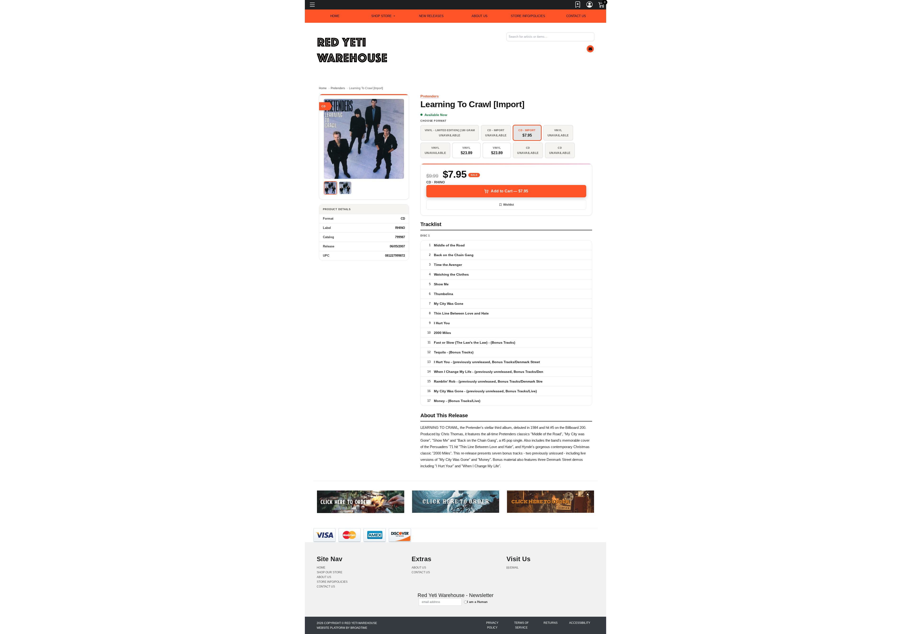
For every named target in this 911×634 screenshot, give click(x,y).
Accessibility (579, 623)
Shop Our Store (329, 572)
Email (514, 567)
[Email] (590, 49)
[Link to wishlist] (578, 5)
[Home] (352, 50)
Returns (551, 623)
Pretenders (338, 88)
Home (323, 88)
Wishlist (508, 204)
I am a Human (477, 602)
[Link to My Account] (589, 5)
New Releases (431, 16)
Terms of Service (521, 625)
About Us (480, 16)
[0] (601, 5)
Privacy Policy (492, 625)
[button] (383, 16)
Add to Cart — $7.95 (509, 191)
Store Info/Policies (528, 16)
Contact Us (576, 16)
